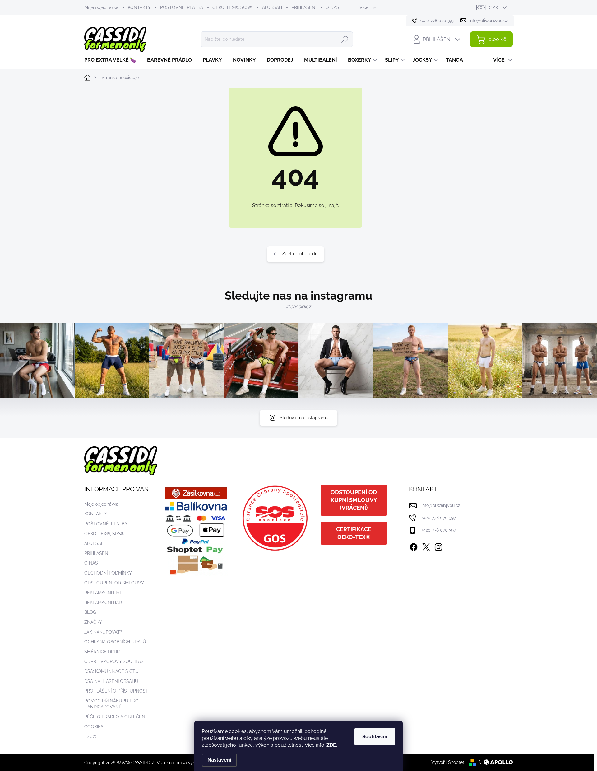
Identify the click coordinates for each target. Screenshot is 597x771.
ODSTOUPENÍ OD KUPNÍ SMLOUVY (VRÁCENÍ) (354, 500)
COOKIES (94, 726)
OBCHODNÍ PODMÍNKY (108, 572)
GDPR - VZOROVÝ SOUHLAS (114, 661)
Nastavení (219, 760)
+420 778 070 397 (438, 517)
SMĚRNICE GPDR (102, 651)
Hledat (345, 39)
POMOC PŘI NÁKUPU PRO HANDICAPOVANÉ (111, 704)
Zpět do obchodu (299, 253)
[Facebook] (413, 546)
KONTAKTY (139, 7)
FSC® (90, 736)
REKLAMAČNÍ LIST (103, 592)
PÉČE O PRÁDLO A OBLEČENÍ (115, 716)
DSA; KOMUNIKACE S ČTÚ (111, 671)
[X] (426, 546)
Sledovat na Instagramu (304, 417)
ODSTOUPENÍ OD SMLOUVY (114, 582)
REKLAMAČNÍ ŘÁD (103, 602)
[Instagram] (438, 546)
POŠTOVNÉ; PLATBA (181, 7)
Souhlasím (374, 737)
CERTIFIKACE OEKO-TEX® (353, 533)
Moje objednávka (101, 7)
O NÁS (332, 7)
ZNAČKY (93, 622)
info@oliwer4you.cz (440, 505)
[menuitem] (112, 60)
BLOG (90, 612)
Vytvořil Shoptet (447, 762)
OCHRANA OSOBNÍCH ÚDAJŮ (115, 641)
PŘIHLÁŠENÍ (303, 7)
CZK (493, 8)
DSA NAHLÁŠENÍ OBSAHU (111, 681)
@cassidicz (298, 307)
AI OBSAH (272, 7)
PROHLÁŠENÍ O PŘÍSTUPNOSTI (116, 690)
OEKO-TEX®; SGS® (232, 7)
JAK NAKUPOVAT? (103, 632)
